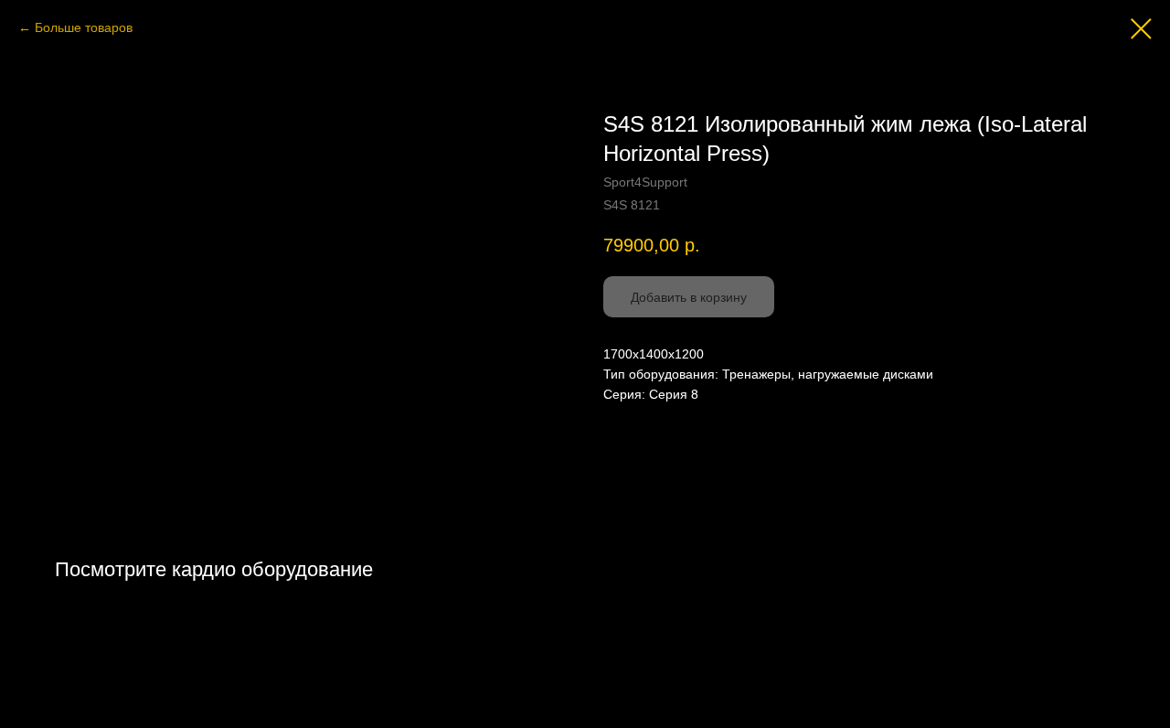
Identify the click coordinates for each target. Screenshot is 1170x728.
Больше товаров (84, 27)
